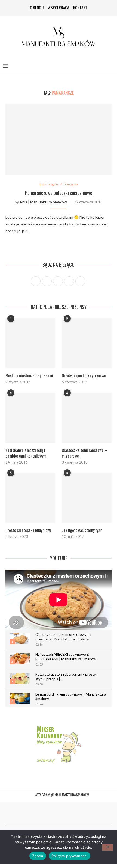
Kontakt (80, 7)
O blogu (37, 7)
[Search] (111, 66)
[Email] (70, 813)
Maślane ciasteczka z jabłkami (29, 375)
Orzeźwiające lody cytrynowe (84, 375)
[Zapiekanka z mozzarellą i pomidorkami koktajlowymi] (30, 418)
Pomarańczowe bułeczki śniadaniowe (58, 192)
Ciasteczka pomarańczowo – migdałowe (84, 453)
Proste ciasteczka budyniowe (28, 530)
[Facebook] (46, 813)
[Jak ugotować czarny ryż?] (87, 497)
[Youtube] (64, 813)
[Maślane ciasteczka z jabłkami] (30, 343)
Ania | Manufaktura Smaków (43, 202)
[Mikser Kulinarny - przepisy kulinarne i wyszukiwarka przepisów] (58, 743)
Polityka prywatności (69, 856)
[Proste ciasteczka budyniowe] (30, 497)
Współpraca (58, 7)
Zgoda (37, 856)
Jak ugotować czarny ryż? (82, 530)
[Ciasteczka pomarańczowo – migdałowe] (87, 418)
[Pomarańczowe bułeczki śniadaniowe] (58, 139)
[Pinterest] (58, 813)
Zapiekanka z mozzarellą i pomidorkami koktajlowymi (26, 453)
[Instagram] (52, 813)
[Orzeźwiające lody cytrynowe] (87, 343)
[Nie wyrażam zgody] (107, 847)
